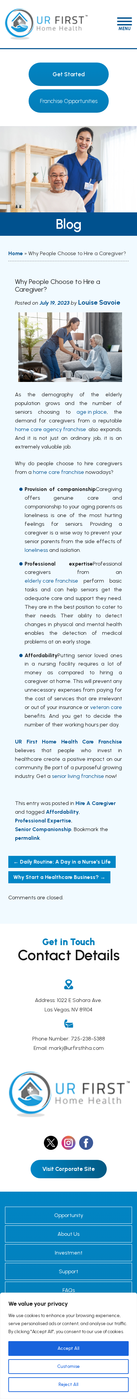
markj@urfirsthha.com (76, 1048)
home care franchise (58, 472)
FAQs (69, 1290)
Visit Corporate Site (68, 1169)
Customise (68, 1366)
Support (68, 1271)
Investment (68, 1253)
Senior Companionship (43, 829)
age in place (91, 412)
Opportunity (68, 1215)
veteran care (106, 707)
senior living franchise (78, 776)
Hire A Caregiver (95, 803)
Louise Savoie (99, 302)
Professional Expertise (43, 820)
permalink (27, 838)
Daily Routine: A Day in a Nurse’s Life (62, 862)
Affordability (62, 812)
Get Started (69, 74)
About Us (68, 1234)
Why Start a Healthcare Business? (59, 877)
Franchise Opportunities (68, 101)
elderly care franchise (51, 581)
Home (15, 253)
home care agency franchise (50, 429)
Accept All (68, 1348)
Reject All (68, 1384)
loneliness (36, 550)
